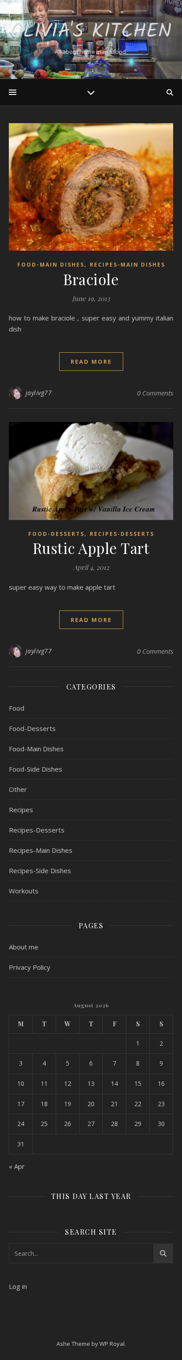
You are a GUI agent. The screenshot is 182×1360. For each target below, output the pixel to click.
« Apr (17, 1166)
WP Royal (112, 1344)
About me (23, 946)
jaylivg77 (39, 392)
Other (18, 789)
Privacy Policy (29, 967)
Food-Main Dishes (50, 264)
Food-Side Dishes (35, 769)
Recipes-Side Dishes (40, 870)
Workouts (23, 890)
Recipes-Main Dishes (127, 264)
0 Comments (155, 392)
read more (91, 361)
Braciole (91, 279)
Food (16, 708)
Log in (18, 1286)
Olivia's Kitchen (91, 32)
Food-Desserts (56, 534)
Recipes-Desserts (122, 534)
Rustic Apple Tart (91, 548)
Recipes (21, 809)
